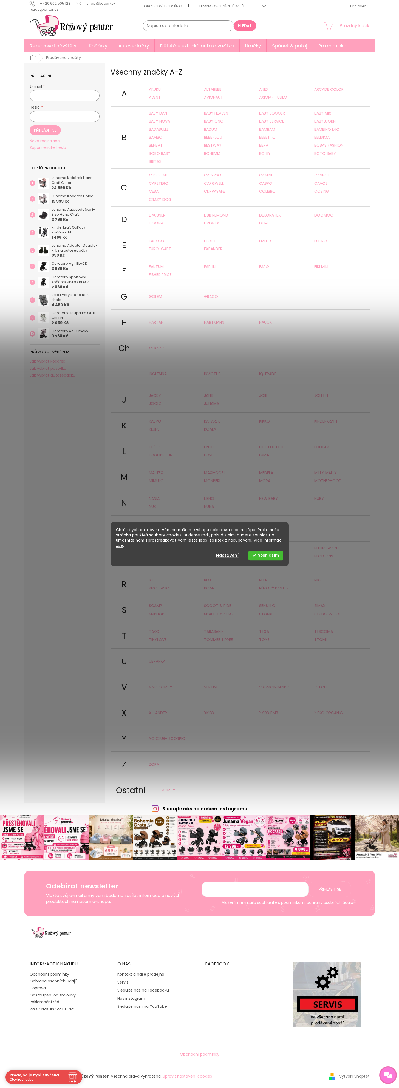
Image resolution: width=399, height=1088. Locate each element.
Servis (122, 982)
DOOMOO (323, 215)
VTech (320, 687)
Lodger (321, 447)
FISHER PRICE (160, 274)
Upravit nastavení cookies (187, 1076)
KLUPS (154, 429)
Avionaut (213, 97)
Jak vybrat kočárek (47, 361)
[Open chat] (388, 1075)
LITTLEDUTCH (271, 447)
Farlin (210, 266)
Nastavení (227, 555)
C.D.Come (158, 175)
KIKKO (264, 421)
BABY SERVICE (271, 121)
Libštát (156, 447)
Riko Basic (159, 588)
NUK (152, 506)
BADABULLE (159, 129)
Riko (318, 580)
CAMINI (265, 175)
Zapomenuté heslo (48, 147)
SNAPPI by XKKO (218, 614)
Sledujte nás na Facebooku (143, 990)
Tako (154, 631)
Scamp (155, 605)
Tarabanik (214, 631)
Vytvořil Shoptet (354, 1076)
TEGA (264, 631)
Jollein (321, 395)
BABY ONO (213, 121)
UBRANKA (157, 661)
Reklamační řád (44, 1002)
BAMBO (155, 137)
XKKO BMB (268, 713)
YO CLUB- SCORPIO (167, 738)
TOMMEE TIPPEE (218, 639)
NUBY (319, 498)
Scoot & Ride (217, 605)
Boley (265, 153)
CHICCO (157, 348)
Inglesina (158, 374)
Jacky (155, 395)
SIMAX (320, 605)
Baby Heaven (216, 113)
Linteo (210, 447)
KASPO (155, 421)
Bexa (263, 145)
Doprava (38, 988)
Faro (264, 266)
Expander (213, 249)
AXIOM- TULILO (273, 97)
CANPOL (321, 175)
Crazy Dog (160, 199)
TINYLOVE (157, 639)
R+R (152, 580)
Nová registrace (45, 141)
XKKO (209, 713)
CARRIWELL (214, 183)
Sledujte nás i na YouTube (142, 1006)
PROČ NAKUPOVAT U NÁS (53, 1009)
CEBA (154, 191)
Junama (211, 403)
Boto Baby (325, 153)
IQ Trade (267, 374)
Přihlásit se (45, 130)
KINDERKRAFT (326, 421)
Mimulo (156, 480)
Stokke (266, 614)
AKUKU (155, 89)
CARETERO (158, 183)
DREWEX (211, 223)
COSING (321, 191)
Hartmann (214, 322)
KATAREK (212, 421)
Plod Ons (323, 556)
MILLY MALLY (325, 472)
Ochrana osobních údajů (219, 6)
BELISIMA (322, 137)
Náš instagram (131, 998)
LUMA (264, 455)
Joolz (155, 403)
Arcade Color (329, 89)
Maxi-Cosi (214, 472)
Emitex (265, 241)
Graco (211, 296)
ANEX (263, 89)
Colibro (267, 191)
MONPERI (212, 480)
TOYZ (264, 639)
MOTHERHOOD (328, 480)
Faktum (156, 266)
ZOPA (154, 764)
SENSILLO (267, 605)
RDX (207, 580)
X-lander (158, 713)
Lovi (208, 455)
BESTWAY (213, 145)
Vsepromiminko (274, 687)
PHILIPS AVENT (326, 548)
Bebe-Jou (213, 137)
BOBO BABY (159, 153)
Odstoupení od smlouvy (53, 995)
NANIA (154, 498)
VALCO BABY (160, 687)
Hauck (265, 322)
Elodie (210, 241)
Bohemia (212, 153)
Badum (210, 129)
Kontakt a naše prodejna (140, 974)
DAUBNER (157, 215)
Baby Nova (159, 121)
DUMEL (265, 223)
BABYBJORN (325, 121)
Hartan (156, 322)
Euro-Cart (160, 249)
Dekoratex (270, 215)
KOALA (210, 429)
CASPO (265, 183)
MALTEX (156, 472)
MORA (264, 480)
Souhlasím (268, 555)
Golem (155, 296)
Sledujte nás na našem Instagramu (204, 808)
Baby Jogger (272, 113)
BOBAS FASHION (328, 145)
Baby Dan (158, 113)
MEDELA (266, 472)
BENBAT (156, 145)
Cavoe (320, 183)
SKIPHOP (156, 614)
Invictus (212, 374)
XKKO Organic (328, 713)
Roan (209, 588)
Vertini (210, 687)
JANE (208, 395)
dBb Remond (216, 215)
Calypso (212, 175)
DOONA (156, 223)
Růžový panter (274, 588)
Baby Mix (322, 113)
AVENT (155, 97)
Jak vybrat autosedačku (52, 375)
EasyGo (156, 241)
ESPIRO (320, 241)
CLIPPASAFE (214, 191)
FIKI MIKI (321, 266)
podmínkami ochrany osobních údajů (317, 902)
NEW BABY (268, 498)
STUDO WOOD (328, 614)
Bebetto (267, 137)
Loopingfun (160, 455)
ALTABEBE (212, 89)
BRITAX (155, 161)
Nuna (209, 506)
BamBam (267, 129)
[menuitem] (53, 45)
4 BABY (168, 790)
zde (119, 545)
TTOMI (320, 639)
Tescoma (323, 631)
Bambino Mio (326, 129)
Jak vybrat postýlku (48, 368)
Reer (263, 580)
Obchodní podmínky (163, 6)
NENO (209, 498)
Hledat (245, 26)
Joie (263, 395)
